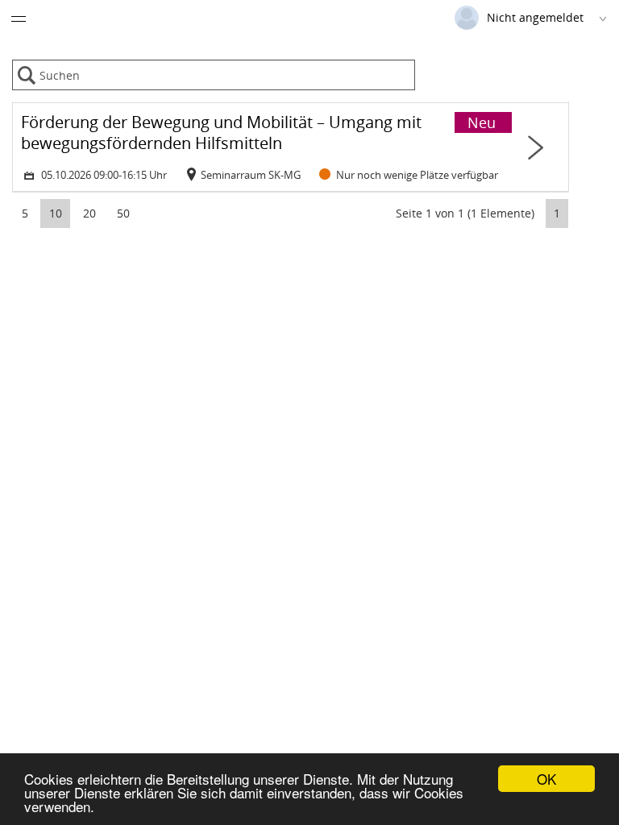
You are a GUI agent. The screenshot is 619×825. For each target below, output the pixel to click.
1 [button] (557, 213)
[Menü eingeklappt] (18, 18)
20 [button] (89, 213)
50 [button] (123, 213)
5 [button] (25, 213)
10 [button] (55, 213)
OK (546, 779)
